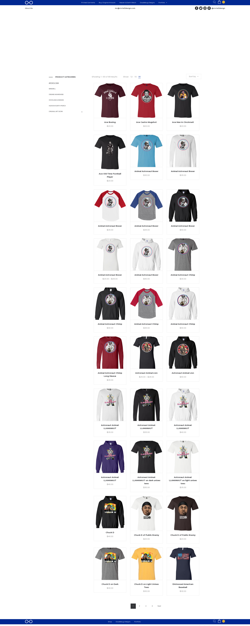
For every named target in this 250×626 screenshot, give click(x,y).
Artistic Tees (54, 83)
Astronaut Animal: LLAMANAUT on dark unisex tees (146, 480)
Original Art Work (56, 111)
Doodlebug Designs (147, 3)
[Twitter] (201, 8)
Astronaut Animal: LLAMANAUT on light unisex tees (183, 480)
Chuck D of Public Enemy (146, 535)
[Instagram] (205, 8)
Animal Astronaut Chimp (183, 275)
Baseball (52, 88)
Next (159, 606)
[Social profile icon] (209, 8)
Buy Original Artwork (107, 3)
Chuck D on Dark (110, 584)
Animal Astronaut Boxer (146, 171)
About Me (29, 8)
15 (135, 77)
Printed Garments (88, 3)
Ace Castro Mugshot (146, 122)
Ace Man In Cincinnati (183, 122)
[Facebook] (197, 8)
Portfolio (161, 3)
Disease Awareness (56, 94)
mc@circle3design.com (125, 8)
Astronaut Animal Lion (146, 373)
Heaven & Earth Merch (127, 3)
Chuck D (110, 532)
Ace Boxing (110, 122)
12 (131, 77)
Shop (110, 622)
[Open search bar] (214, 2)
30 (139, 77)
